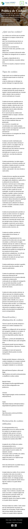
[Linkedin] (15, 525)
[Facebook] (12, 525)
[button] (26, 3)
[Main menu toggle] (22, 3)
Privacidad (19, 520)
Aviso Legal (8, 520)
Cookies (14, 520)
